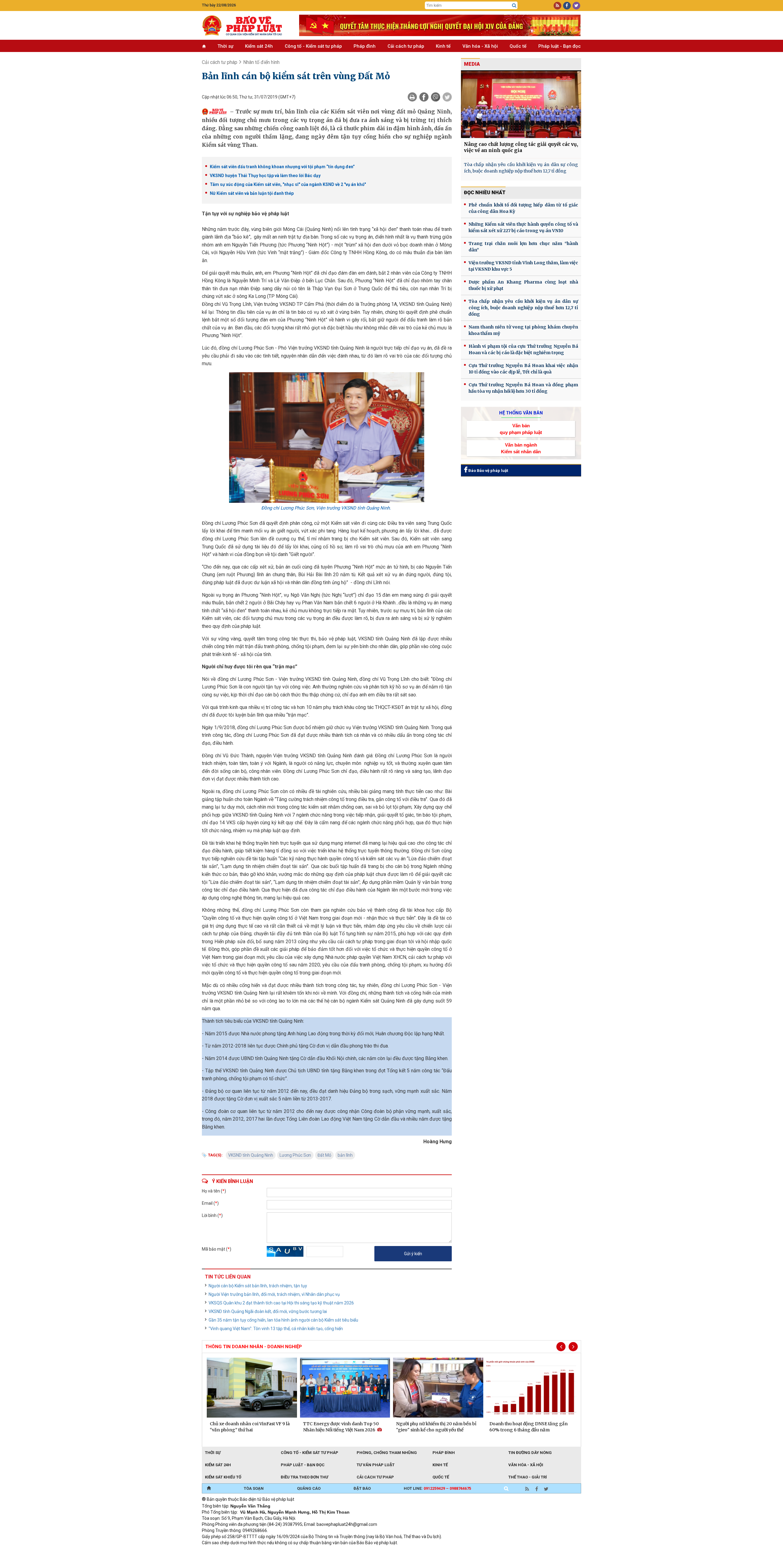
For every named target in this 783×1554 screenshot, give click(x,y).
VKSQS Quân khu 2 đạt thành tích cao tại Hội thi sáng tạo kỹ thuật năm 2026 (281, 1302)
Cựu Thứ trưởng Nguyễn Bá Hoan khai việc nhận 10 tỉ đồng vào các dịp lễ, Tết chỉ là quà (523, 369)
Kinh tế (443, 46)
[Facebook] (424, 97)
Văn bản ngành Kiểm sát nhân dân (521, 448)
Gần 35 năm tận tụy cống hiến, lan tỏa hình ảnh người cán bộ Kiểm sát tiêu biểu (283, 1320)
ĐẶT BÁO (362, 1488)
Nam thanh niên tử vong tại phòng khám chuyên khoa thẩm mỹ (523, 330)
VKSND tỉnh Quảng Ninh (250, 1155)
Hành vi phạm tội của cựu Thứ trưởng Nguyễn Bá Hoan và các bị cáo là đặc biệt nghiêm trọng (523, 349)
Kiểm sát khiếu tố (223, 1477)
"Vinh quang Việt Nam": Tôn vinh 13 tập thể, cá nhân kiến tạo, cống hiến (276, 1328)
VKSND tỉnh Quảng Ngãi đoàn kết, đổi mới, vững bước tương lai (268, 1311)
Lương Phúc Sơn (295, 1155)
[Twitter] (447, 97)
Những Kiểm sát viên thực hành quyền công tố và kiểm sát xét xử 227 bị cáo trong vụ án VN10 (523, 227)
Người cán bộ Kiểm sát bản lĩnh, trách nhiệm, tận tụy (258, 1285)
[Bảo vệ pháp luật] (246, 25)
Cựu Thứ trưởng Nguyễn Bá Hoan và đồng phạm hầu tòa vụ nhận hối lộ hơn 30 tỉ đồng (523, 388)
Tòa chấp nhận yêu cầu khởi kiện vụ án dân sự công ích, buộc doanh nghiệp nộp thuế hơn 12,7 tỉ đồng (521, 168)
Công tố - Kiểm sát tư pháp (313, 46)
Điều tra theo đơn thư (304, 1477)
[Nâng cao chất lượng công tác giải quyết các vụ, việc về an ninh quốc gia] (521, 104)
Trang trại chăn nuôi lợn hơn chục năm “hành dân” (523, 247)
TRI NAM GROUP (220, 1550)
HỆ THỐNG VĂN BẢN (521, 413)
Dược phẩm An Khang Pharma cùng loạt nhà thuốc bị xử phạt (523, 285)
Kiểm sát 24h (259, 46)
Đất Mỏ (324, 1155)
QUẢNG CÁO (309, 1488)
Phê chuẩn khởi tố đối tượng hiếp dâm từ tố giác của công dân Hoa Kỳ (523, 208)
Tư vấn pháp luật (376, 1465)
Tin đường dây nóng (530, 1452)
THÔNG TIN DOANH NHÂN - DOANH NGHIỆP (253, 1346)
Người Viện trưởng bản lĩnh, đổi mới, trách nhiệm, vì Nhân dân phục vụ (274, 1294)
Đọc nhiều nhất (485, 192)
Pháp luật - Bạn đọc (559, 46)
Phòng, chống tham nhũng (387, 1452)
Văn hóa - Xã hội (480, 46)
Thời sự (225, 46)
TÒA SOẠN (254, 1488)
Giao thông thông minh (264, 1550)
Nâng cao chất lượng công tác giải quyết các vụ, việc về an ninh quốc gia (521, 147)
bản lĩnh (345, 1155)
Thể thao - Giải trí (527, 1477)
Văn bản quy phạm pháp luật (521, 429)
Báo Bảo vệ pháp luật (487, 470)
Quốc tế (518, 46)
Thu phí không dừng (310, 1550)
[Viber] (435, 97)
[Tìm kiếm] (514, 5)
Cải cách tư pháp (406, 46)
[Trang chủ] (209, 1488)
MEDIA (472, 64)
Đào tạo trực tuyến (353, 1550)
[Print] (412, 97)
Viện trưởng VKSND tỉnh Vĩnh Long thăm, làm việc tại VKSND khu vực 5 (523, 266)
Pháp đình (365, 46)
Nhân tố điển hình (261, 62)
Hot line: (437, 1488)
